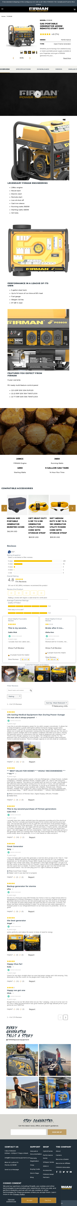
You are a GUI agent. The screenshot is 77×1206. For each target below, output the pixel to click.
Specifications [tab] (23, 69)
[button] (13, 58)
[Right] (72, 508)
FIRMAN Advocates (63, 1167)
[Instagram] (60, 1171)
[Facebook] (57, 1171)
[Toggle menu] (2, 9)
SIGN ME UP (57, 1132)
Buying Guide (35, 1169)
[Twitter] (64, 1171)
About (58, 1151)
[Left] (4, 508)
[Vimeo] (67, 1171)
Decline (48, 1200)
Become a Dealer (62, 1159)
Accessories (47, 1170)
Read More (67, 58)
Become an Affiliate (63, 1163)
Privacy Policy (19, 1194)
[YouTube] (71, 1171)
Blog (32, 1177)
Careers (59, 1155)
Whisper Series (48, 1162)
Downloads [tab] (43, 69)
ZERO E (46, 1166)
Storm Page (34, 1173)
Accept (29, 1200)
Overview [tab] (5, 69)
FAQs (32, 1165)
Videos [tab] (58, 69)
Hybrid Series (48, 1151)
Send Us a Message (12, 1169)
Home (3, 16)
